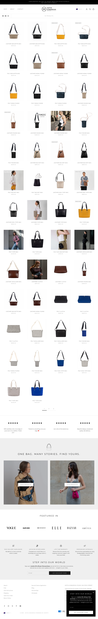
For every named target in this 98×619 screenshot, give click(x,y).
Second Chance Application (39, 585)
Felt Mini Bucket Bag (61, 252)
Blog (33, 588)
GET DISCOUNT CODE (81, 612)
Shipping (6, 593)
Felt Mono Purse (13, 103)
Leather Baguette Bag (13, 43)
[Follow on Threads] (12, 606)
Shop (5, 9)
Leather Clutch (37, 281)
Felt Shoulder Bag (37, 341)
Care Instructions (8, 590)
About (12, 9)
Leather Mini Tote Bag (60, 192)
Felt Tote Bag (84, 222)
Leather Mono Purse (37, 73)
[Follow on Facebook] (4, 606)
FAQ (5, 588)
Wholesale (34, 593)
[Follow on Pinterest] (16, 606)
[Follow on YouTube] (20, 606)
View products (25, 484)
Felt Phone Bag (84, 133)
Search (5, 585)
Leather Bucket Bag (37, 162)
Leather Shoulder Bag (84, 252)
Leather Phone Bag (84, 103)
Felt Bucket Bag (13, 192)
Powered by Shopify (42, 612)
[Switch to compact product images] (8, 16)
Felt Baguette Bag (60, 43)
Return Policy (7, 598)
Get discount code (60, 573)
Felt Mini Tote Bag (61, 370)
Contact (20, 9)
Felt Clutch (61, 311)
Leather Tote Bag (37, 222)
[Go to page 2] (53, 408)
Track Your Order (8, 595)
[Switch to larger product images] (3, 16)
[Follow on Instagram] (8, 606)
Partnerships (35, 590)
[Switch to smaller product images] (5, 16)
